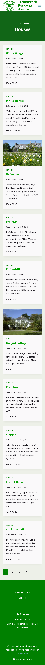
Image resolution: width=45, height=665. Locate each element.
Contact (22, 597)
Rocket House (15, 482)
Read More (13, 83)
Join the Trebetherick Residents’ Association (22, 625)
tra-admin (12, 58)
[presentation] (22, 153)
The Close (12, 387)
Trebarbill (13, 269)
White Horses (15, 101)
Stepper (11, 434)
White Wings (14, 53)
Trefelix (11, 222)
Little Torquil (15, 529)
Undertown (13, 174)
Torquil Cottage (16, 343)
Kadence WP (22, 653)
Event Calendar (22, 619)
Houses (9, 49)
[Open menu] (40, 5)
